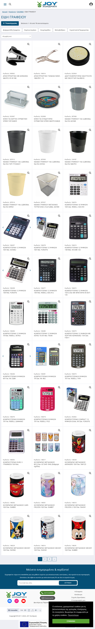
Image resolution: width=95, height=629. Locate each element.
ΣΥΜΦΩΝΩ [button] (71, 621)
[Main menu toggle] (5, 4)
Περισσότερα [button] (73, 615)
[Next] (30, 227)
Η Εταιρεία (78, 591)
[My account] (91, 5)
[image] (16, 56)
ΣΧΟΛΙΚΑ (20, 12)
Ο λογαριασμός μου (78, 600)
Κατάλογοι (78, 594)
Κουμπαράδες (45, 30)
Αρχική (4, 12)
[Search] (10, 4)
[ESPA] (47, 624)
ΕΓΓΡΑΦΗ (68, 583)
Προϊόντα (12, 12)
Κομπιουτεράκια (30, 30)
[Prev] (3, 227)
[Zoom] (28, 44)
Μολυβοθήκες (60, 30)
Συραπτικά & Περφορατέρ (79, 30)
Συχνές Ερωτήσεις (78, 597)
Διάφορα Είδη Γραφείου (11, 30)
